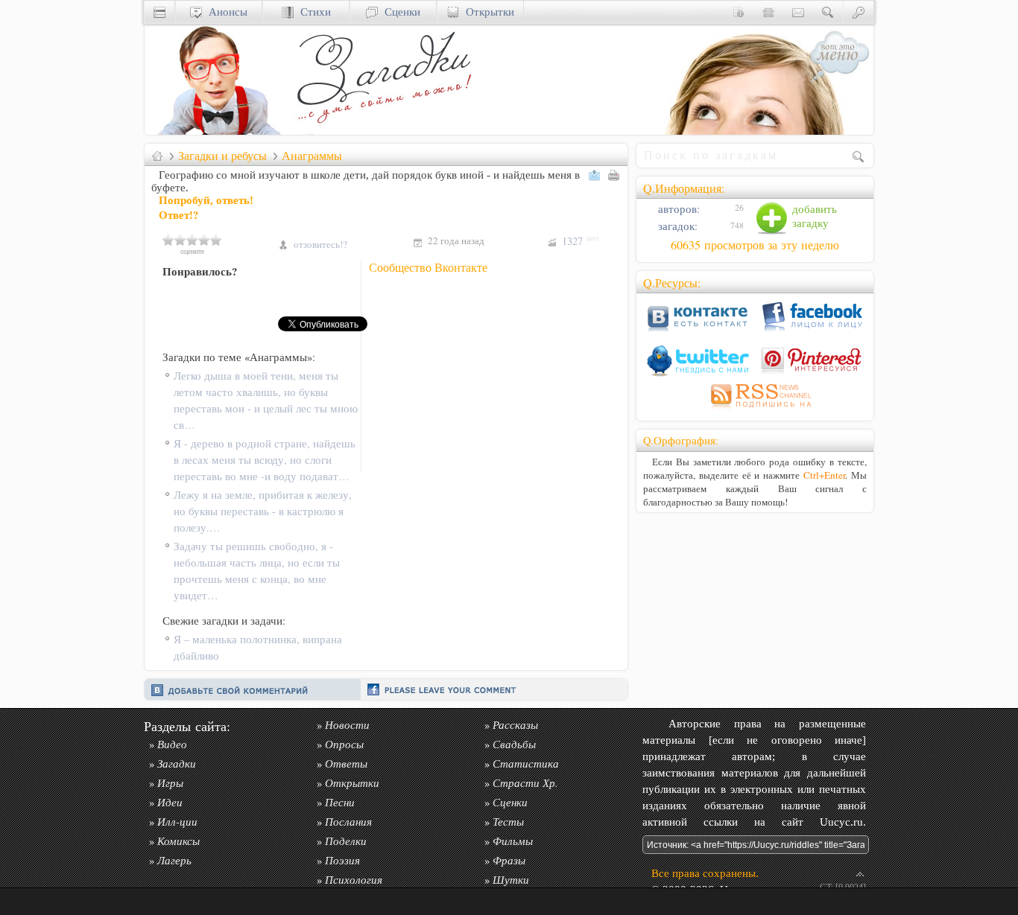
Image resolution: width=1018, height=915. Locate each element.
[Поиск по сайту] (828, 11)
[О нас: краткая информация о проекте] (738, 11)
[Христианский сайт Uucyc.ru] (219, 131)
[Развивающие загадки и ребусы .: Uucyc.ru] (387, 131)
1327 (580, 241)
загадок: (676, 226)
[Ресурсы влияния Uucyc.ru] (157, 155)
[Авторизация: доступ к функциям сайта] (858, 11)
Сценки (399, 11)
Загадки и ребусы (222, 155)
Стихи (312, 11)
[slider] (192, 240)
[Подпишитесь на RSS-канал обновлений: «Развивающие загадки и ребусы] (755, 410)
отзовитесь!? (320, 244)
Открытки (486, 11)
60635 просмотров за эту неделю (755, 245)
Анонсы (224, 11)
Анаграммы (312, 155)
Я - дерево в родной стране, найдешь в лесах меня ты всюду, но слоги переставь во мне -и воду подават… (264, 459)
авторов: (677, 209)
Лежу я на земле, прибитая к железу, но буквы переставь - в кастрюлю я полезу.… (263, 511)
